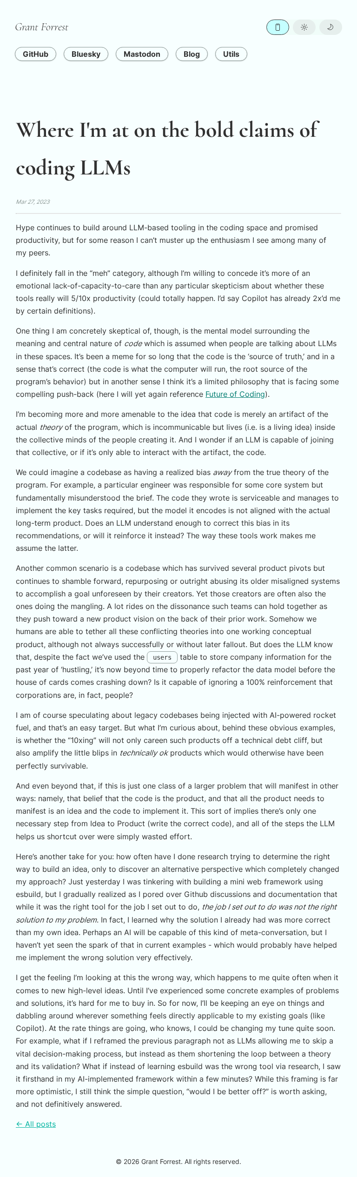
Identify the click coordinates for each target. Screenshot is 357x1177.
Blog (192, 54)
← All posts (36, 1124)
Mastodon (142, 54)
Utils (231, 54)
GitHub (35, 54)
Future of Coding (235, 394)
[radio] (277, 27)
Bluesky (86, 54)
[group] (304, 27)
